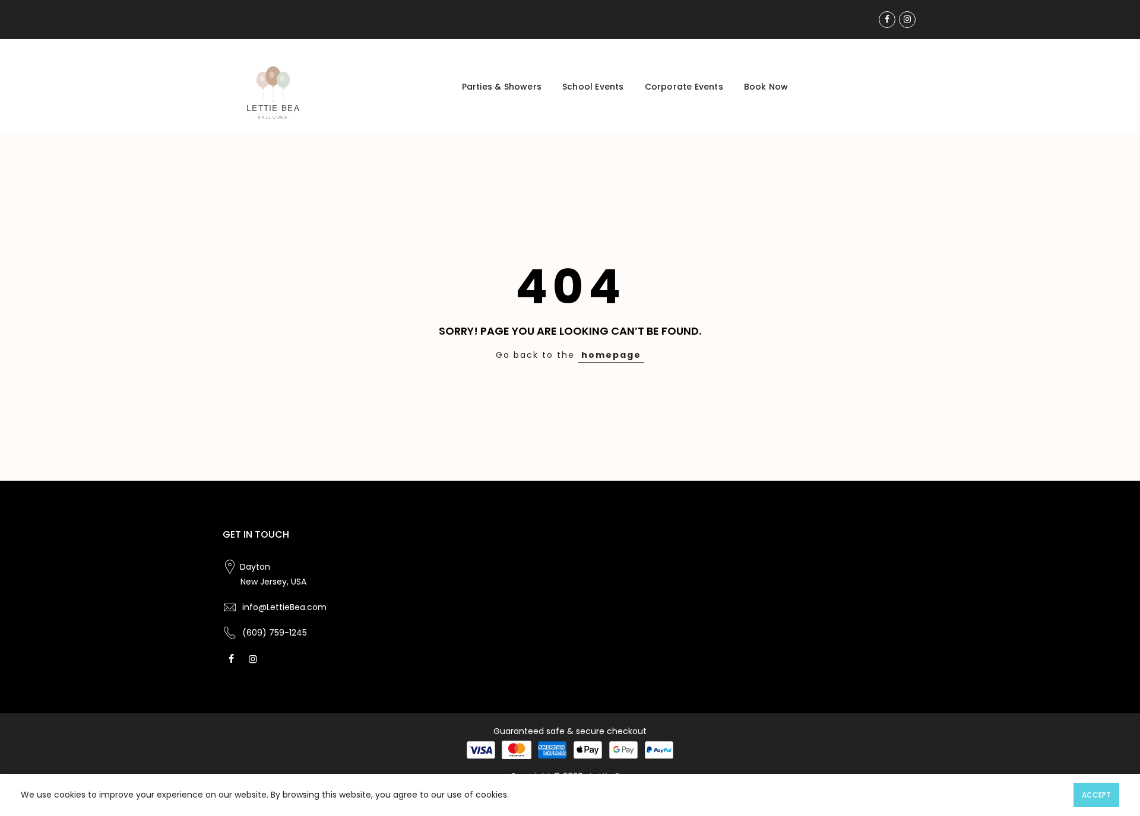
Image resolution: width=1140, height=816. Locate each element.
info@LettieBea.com (284, 607)
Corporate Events (684, 87)
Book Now (766, 87)
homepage (611, 355)
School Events (593, 87)
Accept (1096, 795)
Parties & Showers (502, 87)
